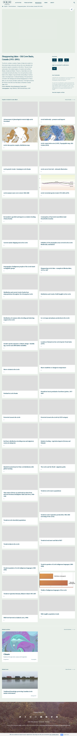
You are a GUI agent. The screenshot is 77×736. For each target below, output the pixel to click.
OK (61, 734)
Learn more (66, 734)
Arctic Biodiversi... (12, 6)
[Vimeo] (51, 718)
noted (19, 725)
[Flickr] (35, 718)
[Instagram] (30, 718)
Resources (38, 2)
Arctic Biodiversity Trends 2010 (18, 86)
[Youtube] (46, 718)
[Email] (57, 718)
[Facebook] (25, 718)
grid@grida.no (55, 88)
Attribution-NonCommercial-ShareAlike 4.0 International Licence (55, 725)
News (45, 2)
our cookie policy (54, 734)
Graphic (6, 6)
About (52, 2)
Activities (18, 2)
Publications (28, 2)
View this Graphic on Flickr (58, 92)
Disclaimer (41, 722)
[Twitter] (20, 718)
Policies (47, 722)
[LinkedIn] (41, 718)
